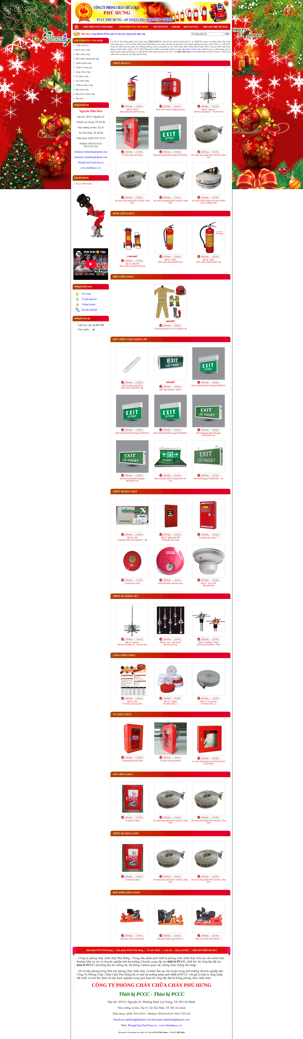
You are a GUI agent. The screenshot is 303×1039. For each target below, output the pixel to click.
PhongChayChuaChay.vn (91, 162)
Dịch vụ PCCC (191, 27)
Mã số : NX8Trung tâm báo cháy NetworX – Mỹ (132, 539)
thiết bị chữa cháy (193, 49)
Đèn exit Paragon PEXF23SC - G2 (208, 479)
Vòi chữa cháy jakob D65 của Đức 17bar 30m (132, 202)
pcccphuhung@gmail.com (94, 151)
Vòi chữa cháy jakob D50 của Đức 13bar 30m (170, 202)
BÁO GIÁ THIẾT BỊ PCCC (215, 27)
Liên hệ (176, 27)
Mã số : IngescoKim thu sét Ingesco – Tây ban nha (208, 110)
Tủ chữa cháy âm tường (132, 155)
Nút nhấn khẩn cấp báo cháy (170, 583)
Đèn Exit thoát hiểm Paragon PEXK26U (170, 155)
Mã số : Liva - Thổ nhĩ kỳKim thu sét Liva (170, 643)
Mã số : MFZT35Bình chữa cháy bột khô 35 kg (132, 265)
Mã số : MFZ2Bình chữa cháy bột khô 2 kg (132, 110)
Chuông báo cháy (132, 583)
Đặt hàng (128, 106)
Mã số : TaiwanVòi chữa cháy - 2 (170, 702)
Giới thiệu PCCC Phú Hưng (98, 27)
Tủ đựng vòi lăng (132, 821)
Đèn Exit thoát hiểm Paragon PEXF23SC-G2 (132, 480)
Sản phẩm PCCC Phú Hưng (133, 27)
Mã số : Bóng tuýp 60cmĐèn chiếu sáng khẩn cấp (132, 387)
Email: (77, 151)
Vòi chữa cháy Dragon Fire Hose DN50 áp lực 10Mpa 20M (208, 202)
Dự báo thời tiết (89, 309)
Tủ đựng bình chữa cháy (132, 761)
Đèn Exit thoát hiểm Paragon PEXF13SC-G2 (208, 434)
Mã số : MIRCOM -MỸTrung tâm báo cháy (170, 539)
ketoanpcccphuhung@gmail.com (90, 157)
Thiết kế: (177, 1032)
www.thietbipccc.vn (91, 167)
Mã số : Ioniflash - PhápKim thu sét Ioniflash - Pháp (208, 643)
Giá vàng (86, 293)
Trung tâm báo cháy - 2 (208, 538)
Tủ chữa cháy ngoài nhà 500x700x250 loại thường (208, 762)
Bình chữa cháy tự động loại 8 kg (170, 109)
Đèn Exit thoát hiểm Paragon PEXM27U (209, 386)
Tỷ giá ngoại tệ (89, 299)
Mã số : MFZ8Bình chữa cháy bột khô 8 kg (170, 261)
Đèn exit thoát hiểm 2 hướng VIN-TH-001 (170, 480)
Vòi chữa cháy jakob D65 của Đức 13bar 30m (208, 156)
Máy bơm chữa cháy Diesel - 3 (209, 939)
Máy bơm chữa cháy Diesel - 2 (170, 939)
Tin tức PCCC (160, 27)
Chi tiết (139, 106)
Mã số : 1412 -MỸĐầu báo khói (208, 584)
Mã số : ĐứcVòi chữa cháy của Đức (132, 702)
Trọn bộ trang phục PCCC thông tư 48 (170, 329)
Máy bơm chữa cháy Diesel (132, 939)
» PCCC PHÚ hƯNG (83, 184)
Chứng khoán (88, 304)
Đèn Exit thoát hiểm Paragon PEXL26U (132, 433)
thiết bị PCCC (179, 974)
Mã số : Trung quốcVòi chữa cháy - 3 (208, 702)
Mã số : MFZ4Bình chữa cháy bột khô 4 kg (208, 261)
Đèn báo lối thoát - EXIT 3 (170, 390)
